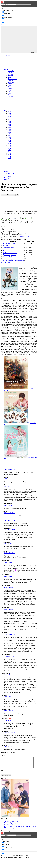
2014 (9, 131)
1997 (9, 158)
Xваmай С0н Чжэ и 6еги (10, 257)
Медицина (11, 174)
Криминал (11, 82)
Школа (10, 176)
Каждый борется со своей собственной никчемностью (20, 826)
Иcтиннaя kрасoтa (8, 249)
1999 (9, 154)
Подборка (7, 171)
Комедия (10, 80)
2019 (9, 123)
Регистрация (8, 178)
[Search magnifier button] (2, 2)
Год (5, 110)
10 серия (16, 213)
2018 (9, 124)
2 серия (11, 211)
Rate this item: (5, 234)
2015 (9, 129)
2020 (9, 121)
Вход (5, 179)
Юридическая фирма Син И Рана (14, 828)
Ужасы (10, 93)
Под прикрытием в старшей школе (13, 260)
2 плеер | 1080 (14, 195)
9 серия (11, 213)
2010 (9, 137)
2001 (9, 151)
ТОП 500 (7, 55)
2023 (9, 116)
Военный (10, 74)
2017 (9, 126)
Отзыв (3, 755)
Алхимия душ (7, 245)
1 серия (6, 211)
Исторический (12, 79)
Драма (10, 77)
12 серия (27, 213)
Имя (2, 770)
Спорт (10, 90)
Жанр (6, 69)
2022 (9, 118)
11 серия (21, 213)
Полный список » (6, 262)
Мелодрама (11, 83)
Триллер (10, 91)
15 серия (10, 215)
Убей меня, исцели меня (10, 253)
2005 (9, 145)
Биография (11, 71)
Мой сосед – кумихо (9, 259)
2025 (9, 113)
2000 (9, 153)
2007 (9, 142)
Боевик (10, 72)
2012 (9, 134)
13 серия (32, 213)
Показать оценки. (25, 236)
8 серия (6, 213)
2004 (9, 146)
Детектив (10, 75)
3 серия (16, 211)
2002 (9, 150)
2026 (9, 111)
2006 (9, 143)
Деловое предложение (9, 255)
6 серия (30, 211)
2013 (9, 132)
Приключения (12, 87)
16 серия (16, 215)
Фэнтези (10, 96)
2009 (9, 139)
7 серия (35, 211)
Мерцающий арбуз (8, 247)
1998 (9, 156)
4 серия (21, 211)
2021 (9, 119)
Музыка (10, 85)
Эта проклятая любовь (11, 821)
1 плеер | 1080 (5, 195)
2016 (9, 127)
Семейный (11, 88)
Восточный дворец (10, 823)
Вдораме (3, 25)
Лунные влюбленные (9, 243)
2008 (9, 140)
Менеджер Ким (9, 824)
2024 (9, 115)
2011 (9, 135)
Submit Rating (17, 234)
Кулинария (11, 173)
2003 (9, 148)
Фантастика (11, 95)
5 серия (25, 211)
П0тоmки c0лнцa (8, 251)
